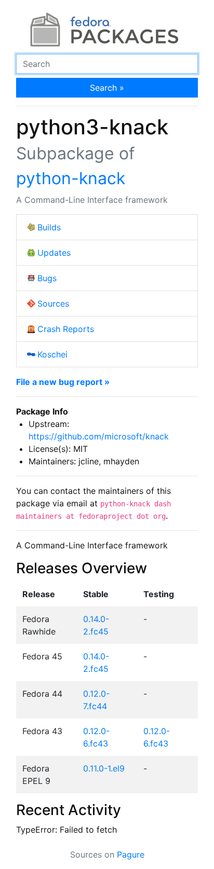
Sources (53, 303)
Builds (49, 227)
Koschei (52, 354)
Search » (107, 87)
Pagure (130, 854)
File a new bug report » (63, 382)
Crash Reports (65, 329)
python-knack (70, 178)
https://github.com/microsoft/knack (99, 436)
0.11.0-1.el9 (104, 768)
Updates (54, 252)
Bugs (47, 278)
